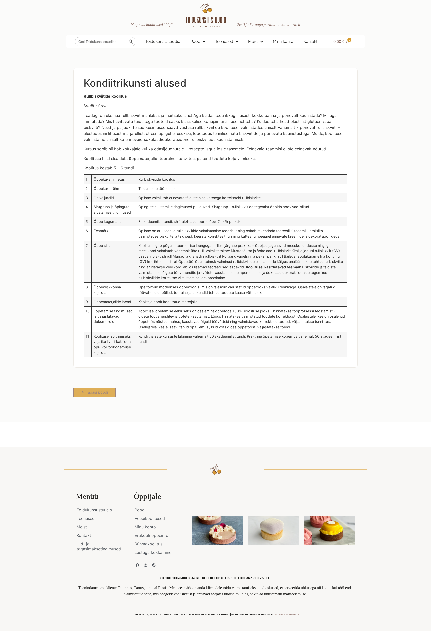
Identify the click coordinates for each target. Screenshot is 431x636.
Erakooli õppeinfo (151, 535)
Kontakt (310, 41)
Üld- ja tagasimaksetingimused (99, 546)
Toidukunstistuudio (162, 41)
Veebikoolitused (150, 518)
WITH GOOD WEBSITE (286, 614)
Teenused (224, 41)
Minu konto (283, 41)
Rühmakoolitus (148, 543)
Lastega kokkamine (153, 552)
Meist (253, 41)
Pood (195, 41)
